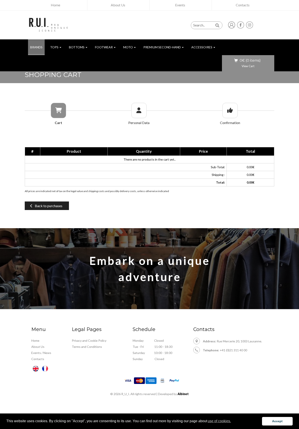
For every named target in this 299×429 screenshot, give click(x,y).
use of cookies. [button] (219, 421)
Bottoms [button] (77, 47)
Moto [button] (128, 47)
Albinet (183, 394)
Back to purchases (48, 206)
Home (35, 340)
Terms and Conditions (87, 346)
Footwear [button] (104, 47)
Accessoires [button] (202, 47)
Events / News (41, 353)
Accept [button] (277, 421)
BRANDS (37, 47)
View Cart (248, 66)
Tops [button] (54, 47)
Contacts (37, 359)
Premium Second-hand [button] (162, 47)
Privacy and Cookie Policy (89, 340)
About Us (37, 346)
